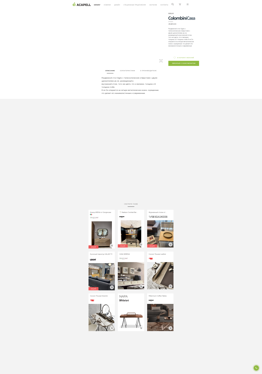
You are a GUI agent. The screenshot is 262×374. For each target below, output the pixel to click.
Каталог (97, 5)
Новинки (107, 5)
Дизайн (117, 5)
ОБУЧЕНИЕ (153, 5)
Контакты (164, 5)
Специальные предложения (134, 5)
